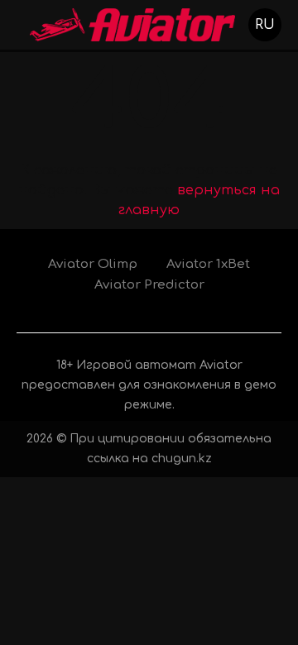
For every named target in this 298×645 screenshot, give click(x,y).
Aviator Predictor (149, 285)
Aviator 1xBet (208, 264)
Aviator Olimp (92, 264)
